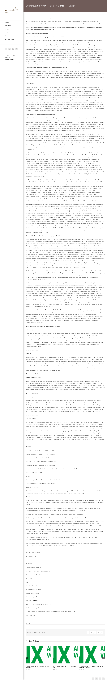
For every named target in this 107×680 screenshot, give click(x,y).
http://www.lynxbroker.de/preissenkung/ (73, 493)
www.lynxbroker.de (33, 600)
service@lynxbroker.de (35, 480)
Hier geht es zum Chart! (32, 350)
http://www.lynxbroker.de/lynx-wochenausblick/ (62, 18)
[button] (27, 658)
